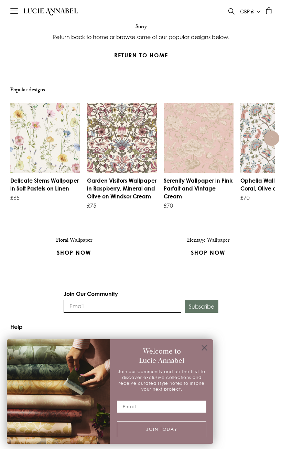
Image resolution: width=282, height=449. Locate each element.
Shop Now (208, 252)
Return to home (141, 55)
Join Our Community (91, 294)
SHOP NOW (74, 252)
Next (272, 138)
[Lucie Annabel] (50, 11)
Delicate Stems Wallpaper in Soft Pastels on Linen (44, 184)
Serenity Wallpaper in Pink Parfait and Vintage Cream (198, 188)
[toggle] (231, 12)
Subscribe (201, 306)
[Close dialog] (204, 348)
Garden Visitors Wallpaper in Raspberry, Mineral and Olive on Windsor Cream (121, 188)
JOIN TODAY (161, 429)
